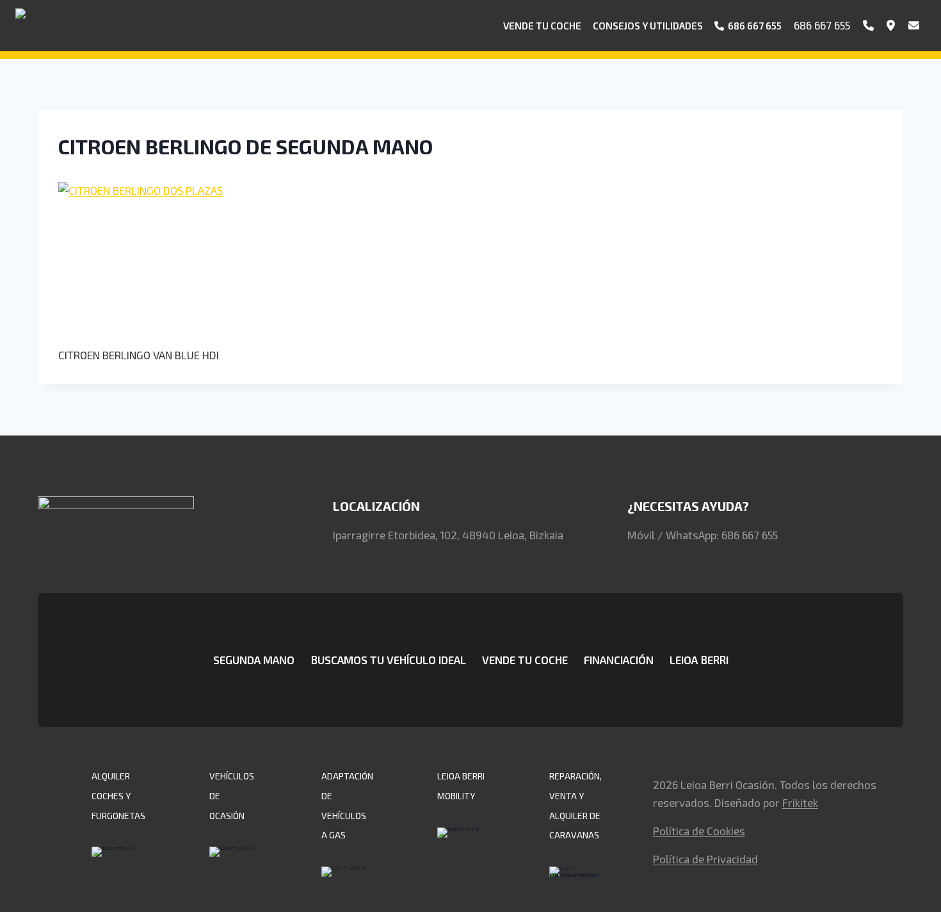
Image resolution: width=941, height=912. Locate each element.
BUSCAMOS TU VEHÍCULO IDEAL (388, 659)
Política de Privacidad (705, 858)
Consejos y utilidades (648, 25)
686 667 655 (822, 25)
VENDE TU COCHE (525, 659)
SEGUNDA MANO (253, 659)
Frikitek (800, 802)
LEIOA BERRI (699, 659)
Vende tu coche (542, 25)
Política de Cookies (699, 830)
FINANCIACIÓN (619, 659)
